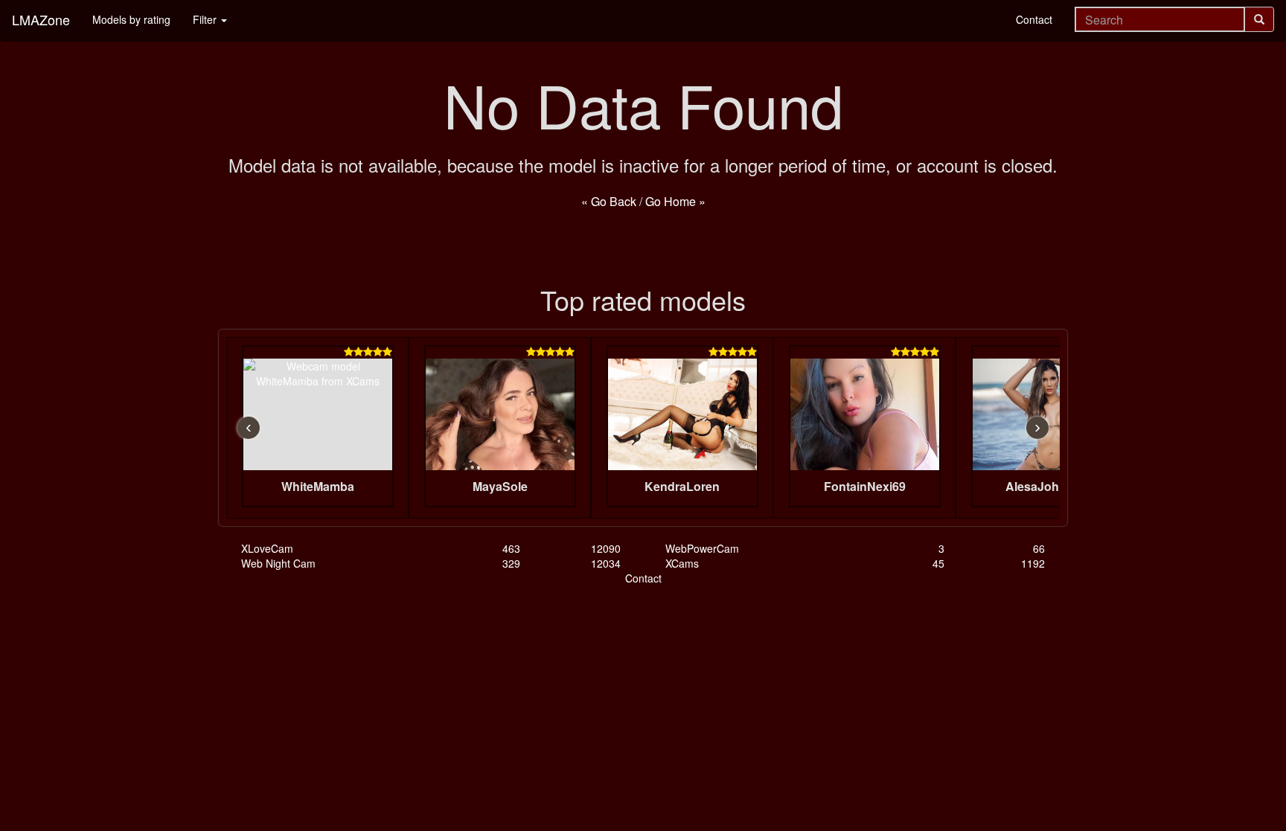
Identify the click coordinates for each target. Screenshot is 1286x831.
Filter (206, 19)
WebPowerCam (702, 548)
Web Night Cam (278, 563)
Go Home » (675, 201)
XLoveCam (267, 548)
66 (1039, 548)
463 (511, 548)
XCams (682, 563)
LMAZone (41, 19)
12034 (606, 563)
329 (511, 563)
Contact (1034, 19)
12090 (606, 548)
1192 (1033, 563)
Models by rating (131, 19)
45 (938, 563)
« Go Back (608, 201)
